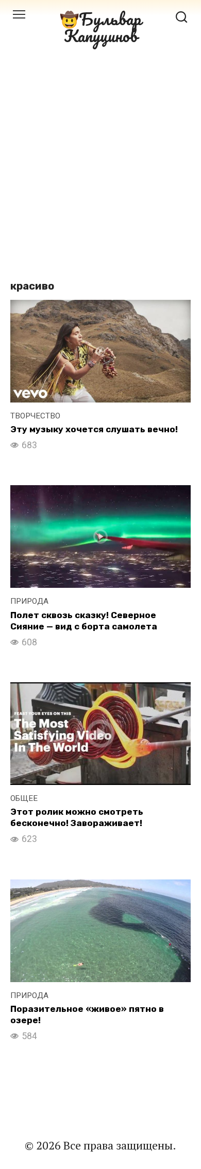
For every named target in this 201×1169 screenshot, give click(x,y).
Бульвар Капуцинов (103, 27)
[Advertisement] (100, 160)
